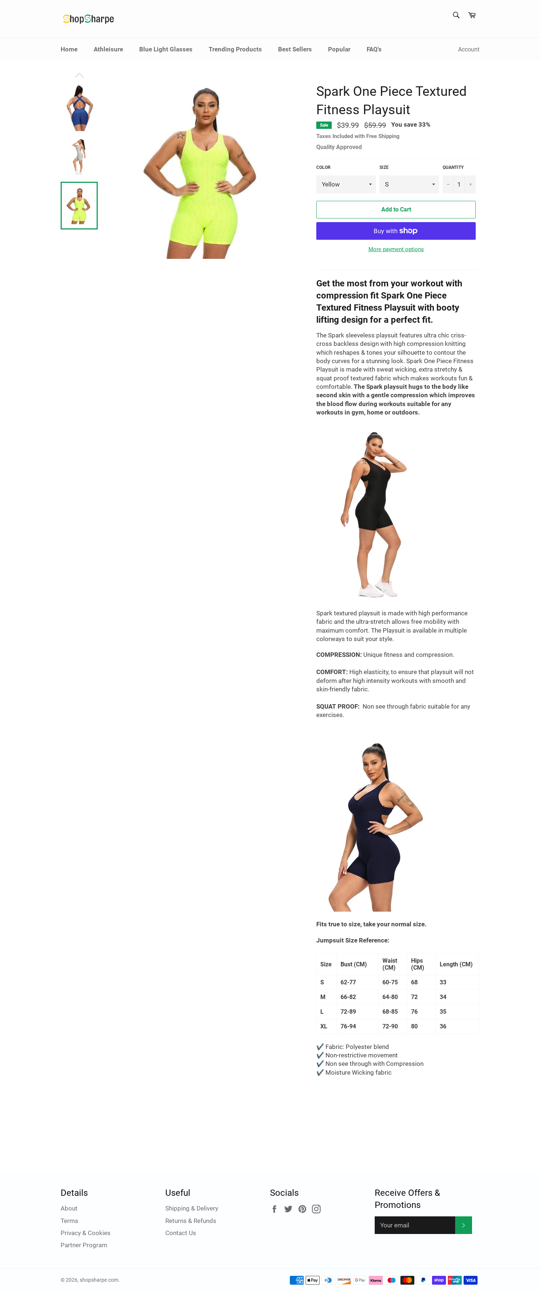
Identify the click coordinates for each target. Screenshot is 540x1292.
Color (323, 167)
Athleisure (108, 49)
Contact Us (180, 1233)
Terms (69, 1220)
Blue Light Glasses (165, 49)
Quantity (453, 167)
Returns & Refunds (190, 1220)
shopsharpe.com (99, 1280)
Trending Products (235, 49)
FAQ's (374, 49)
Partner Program (84, 1245)
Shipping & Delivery (191, 1208)
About (69, 1208)
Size (384, 167)
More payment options (396, 249)
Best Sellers (295, 49)
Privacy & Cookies (86, 1233)
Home (69, 49)
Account (468, 49)
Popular (339, 49)
